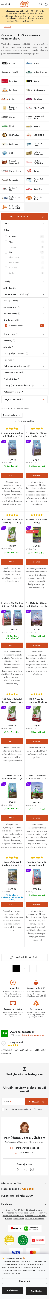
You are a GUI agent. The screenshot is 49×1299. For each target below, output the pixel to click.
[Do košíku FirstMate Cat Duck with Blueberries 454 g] (37, 818)
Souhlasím (36, 1291)
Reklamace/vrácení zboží (13, 1215)
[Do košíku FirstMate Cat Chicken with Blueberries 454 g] (37, 645)
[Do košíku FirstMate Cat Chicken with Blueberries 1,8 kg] (12, 475)
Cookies (8, 1218)
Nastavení (24, 1281)
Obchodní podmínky (38, 1212)
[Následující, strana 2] (24, 968)
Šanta (26, 273)
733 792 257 (27, 1152)
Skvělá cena (26, 257)
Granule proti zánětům (35, 1218)
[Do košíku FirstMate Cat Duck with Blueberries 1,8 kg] (12, 818)
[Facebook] (18, 1169)
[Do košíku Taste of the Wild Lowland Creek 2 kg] (12, 904)
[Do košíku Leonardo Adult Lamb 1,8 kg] (37, 562)
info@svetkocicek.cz (27, 1148)
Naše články (18, 1218)
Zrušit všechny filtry (26, 421)
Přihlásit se (36, 1101)
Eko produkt (26, 262)
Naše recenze (8, 1212)
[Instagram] (25, 1169)
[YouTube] (31, 1169)
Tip (26, 252)
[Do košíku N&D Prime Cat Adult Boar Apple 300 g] (12, 562)
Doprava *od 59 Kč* (15, 1210)
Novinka (26, 247)
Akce (26, 242)
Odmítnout (12, 1290)
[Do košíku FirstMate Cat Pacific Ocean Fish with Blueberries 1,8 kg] (37, 904)
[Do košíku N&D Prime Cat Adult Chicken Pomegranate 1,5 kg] (12, 741)
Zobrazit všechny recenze (33, 1035)
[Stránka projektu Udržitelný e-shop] (23, 1240)
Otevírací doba (21, 1212)
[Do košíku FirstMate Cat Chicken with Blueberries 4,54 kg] (37, 475)
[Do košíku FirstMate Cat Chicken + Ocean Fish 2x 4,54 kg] (12, 645)
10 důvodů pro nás (34, 1210)
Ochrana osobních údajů (35, 1215)
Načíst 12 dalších (27, 957)
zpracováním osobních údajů (29, 1109)
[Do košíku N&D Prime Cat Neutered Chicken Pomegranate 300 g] (37, 741)
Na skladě (26, 236)
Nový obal (26, 267)
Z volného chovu (26, 325)
